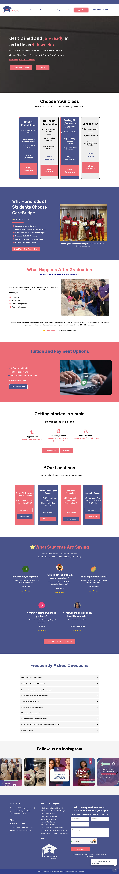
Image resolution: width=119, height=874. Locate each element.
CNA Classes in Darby (48, 813)
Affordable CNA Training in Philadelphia (54, 830)
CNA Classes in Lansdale (49, 816)
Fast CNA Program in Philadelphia (52, 827)
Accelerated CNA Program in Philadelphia (54, 833)
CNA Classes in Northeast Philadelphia (53, 811)
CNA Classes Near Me (48, 825)
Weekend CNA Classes (48, 819)
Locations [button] (49, 10)
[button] (117, 772)
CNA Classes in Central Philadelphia (52, 808)
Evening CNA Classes (48, 822)
